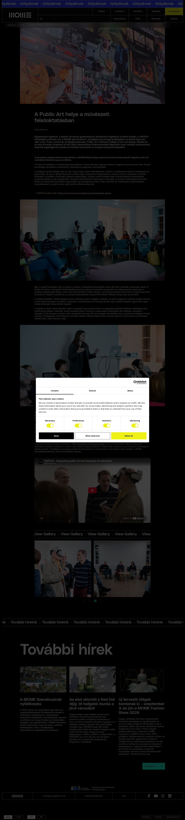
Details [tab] (92, 390)
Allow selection (92, 436)
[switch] (78, 425)
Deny (56, 436)
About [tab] (130, 390)
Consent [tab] (55, 390)
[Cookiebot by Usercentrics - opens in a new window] (135, 382)
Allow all (129, 436)
